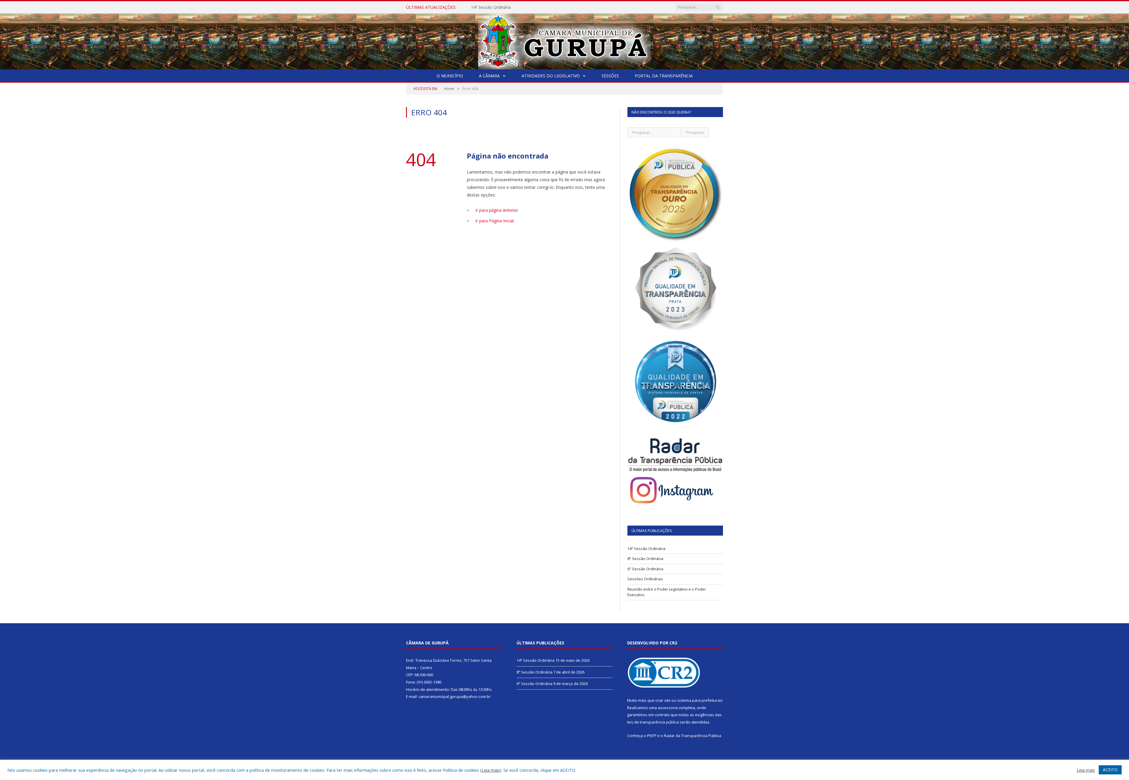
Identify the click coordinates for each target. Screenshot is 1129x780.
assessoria (668, 707)
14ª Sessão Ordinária (646, 548)
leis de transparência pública (653, 722)
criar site (663, 700)
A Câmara (489, 76)
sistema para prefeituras (699, 700)
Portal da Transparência (664, 76)
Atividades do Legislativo (551, 76)
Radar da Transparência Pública (692, 735)
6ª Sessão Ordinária (645, 568)
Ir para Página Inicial (494, 221)
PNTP (652, 735)
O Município (450, 76)
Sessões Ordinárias (645, 578)
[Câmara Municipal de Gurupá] (564, 40)
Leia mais (491, 770)
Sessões (610, 76)
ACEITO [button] (1110, 769)
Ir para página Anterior (496, 210)
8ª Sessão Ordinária (489, 7)
